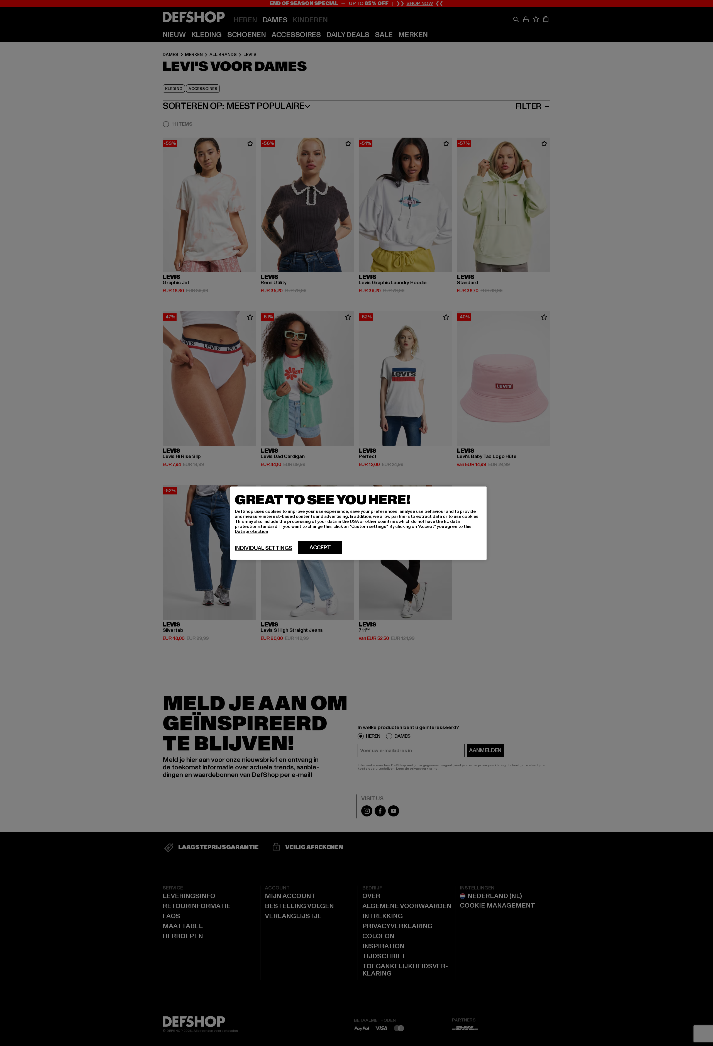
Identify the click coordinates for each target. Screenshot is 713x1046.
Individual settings (263, 548)
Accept (320, 547)
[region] (358, 523)
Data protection (251, 531)
